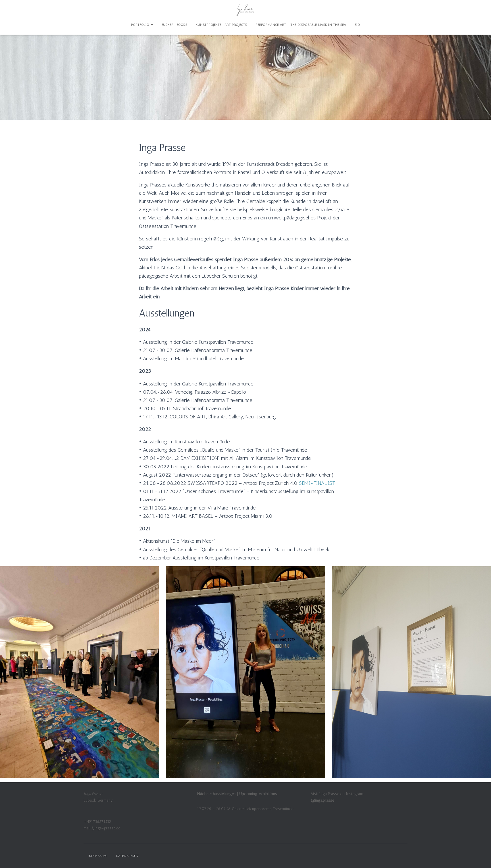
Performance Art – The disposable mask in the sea (300, 25)
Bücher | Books (174, 25)
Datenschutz (127, 856)
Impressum (97, 856)
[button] (151, 25)
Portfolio (140, 25)
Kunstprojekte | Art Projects (221, 25)
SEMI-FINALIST (317, 483)
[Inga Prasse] (245, 10)
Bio (357, 25)
